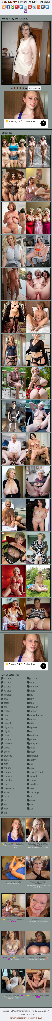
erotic (6, 792)
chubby (7, 768)
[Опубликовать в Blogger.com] (4, 7)
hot (30, 695)
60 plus (7, 686)
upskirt (32, 800)
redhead (33, 756)
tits (30, 796)
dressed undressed (13, 788)
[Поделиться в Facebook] (8, 7)
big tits (6, 731)
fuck (5, 808)
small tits (33, 784)
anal (5, 699)
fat (4, 800)
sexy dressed (36, 772)
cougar (7, 772)
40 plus (7, 678)
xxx (31, 808)
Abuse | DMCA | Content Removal (18, 1011)
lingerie (33, 711)
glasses (33, 678)
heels (32, 690)
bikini (6, 735)
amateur (7, 695)
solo (31, 788)
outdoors (33, 735)
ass (5, 707)
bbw (5, 715)
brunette (7, 756)
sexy (31, 768)
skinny (32, 780)
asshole (7, 711)
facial (6, 796)
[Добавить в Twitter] (47, 7)
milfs (31, 723)
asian (6, 703)
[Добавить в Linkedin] (21, 7)
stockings (34, 792)
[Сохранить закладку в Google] (12, 7)
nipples (33, 727)
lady (31, 699)
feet (5, 804)
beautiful (8, 723)
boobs (6, 747)
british (6, 751)
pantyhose (34, 743)
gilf (5, 813)
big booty (8, 727)
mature (32, 719)
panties (33, 739)
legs (31, 703)
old (30, 731)
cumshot (7, 780)
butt (5, 764)
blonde (7, 739)
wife (31, 804)
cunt (5, 784)
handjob (33, 686)
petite (32, 747)
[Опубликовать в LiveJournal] (25, 7)
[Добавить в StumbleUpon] (38, 7)
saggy (32, 760)
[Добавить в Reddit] (34, 7)
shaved (33, 776)
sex (31, 764)
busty (6, 760)
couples (7, 776)
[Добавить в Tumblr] (43, 7)
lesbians (33, 707)
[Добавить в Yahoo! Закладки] (25, 11)
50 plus (7, 682)
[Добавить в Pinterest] (30, 7)
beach (6, 719)
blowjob (7, 743)
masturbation (36, 715)
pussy (32, 751)
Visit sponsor (34, 88)
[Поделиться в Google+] (17, 7)
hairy (31, 682)
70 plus (7, 690)
